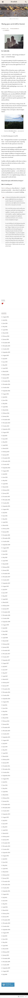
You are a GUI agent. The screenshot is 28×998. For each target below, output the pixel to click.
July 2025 (5, 358)
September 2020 (6, 544)
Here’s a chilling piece (6, 188)
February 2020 (6, 567)
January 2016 (6, 724)
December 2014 (6, 766)
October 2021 (6, 503)
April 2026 (5, 329)
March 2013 (5, 833)
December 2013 (6, 804)
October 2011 (6, 887)
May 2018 (5, 634)
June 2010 (5, 939)
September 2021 (6, 506)
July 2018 (5, 628)
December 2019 (6, 573)
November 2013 (6, 807)
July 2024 (5, 397)
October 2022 (6, 464)
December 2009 (6, 958)
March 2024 (5, 410)
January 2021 (6, 532)
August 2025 (6, 355)
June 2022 (5, 477)
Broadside (14, 1)
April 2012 (5, 868)
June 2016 (5, 708)
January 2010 (6, 955)
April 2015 (5, 753)
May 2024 (5, 403)
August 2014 (6, 778)
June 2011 (5, 900)
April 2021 (5, 522)
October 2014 (6, 772)
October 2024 (6, 387)
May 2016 (5, 711)
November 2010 (6, 923)
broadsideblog (15, 28)
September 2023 (6, 429)
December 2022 (6, 458)
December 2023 (6, 419)
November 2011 (6, 884)
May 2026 (5, 326)
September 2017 (6, 660)
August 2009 (6, 971)
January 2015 (6, 762)
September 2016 (6, 698)
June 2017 (5, 669)
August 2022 (6, 471)
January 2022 (6, 493)
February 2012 (6, 875)
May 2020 (5, 557)
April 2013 (5, 830)
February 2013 (6, 836)
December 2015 (6, 727)
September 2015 (6, 737)
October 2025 (6, 349)
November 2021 (6, 499)
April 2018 (5, 637)
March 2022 (5, 487)
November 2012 (6, 846)
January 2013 (6, 839)
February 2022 (6, 490)
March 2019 (5, 602)
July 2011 (5, 897)
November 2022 (6, 461)
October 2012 (6, 849)
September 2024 (6, 390)
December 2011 (6, 881)
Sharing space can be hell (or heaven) (13, 24)
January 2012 (6, 878)
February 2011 (6, 913)
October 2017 (6, 657)
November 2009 (6, 961)
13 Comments (6, 30)
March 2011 (5, 910)
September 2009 (6, 968)
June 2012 (5, 862)
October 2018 (6, 618)
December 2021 (6, 496)
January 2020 (6, 570)
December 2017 (6, 650)
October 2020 (6, 541)
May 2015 (5, 750)
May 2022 (5, 480)
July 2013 (5, 820)
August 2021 (6, 509)
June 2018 (5, 631)
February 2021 (6, 528)
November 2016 (6, 692)
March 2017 (5, 679)
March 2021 (5, 525)
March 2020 (5, 564)
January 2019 (6, 608)
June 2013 (5, 823)
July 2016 (5, 705)
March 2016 (5, 718)
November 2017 (6, 653)
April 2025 (5, 368)
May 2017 (5, 673)
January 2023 (6, 455)
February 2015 (6, 759)
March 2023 (5, 448)
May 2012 (5, 865)
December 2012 (6, 843)
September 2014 (6, 775)
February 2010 (6, 952)
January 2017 (6, 685)
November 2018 (6, 615)
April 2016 (5, 714)
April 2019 (5, 599)
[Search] (24, 2)
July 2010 (5, 936)
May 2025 (5, 365)
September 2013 (6, 814)
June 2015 (5, 746)
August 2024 (6, 394)
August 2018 (6, 625)
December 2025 (6, 342)
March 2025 (5, 371)
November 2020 (6, 538)
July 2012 (5, 859)
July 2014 (5, 782)
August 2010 (6, 932)
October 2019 (6, 580)
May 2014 (5, 788)
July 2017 (5, 666)
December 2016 (6, 689)
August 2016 (6, 701)
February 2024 (6, 413)
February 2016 (6, 721)
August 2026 (6, 317)
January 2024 (6, 416)
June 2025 (5, 362)
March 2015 (5, 756)
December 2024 (6, 381)
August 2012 (6, 855)
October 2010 (6, 926)
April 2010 (5, 945)
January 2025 (6, 378)
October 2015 (6, 734)
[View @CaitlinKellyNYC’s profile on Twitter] (2, 303)
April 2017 (5, 676)
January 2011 (6, 916)
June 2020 (5, 554)
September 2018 (6, 621)
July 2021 (5, 512)
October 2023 (6, 426)
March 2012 (5, 871)
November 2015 (6, 730)
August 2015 (6, 740)
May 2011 (5, 904)
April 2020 (5, 560)
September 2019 (6, 583)
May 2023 (5, 442)
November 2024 (6, 384)
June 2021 (5, 515)
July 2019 (5, 589)
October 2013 (6, 811)
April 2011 (5, 907)
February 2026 (6, 336)
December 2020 (6, 535)
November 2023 (6, 422)
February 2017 (6, 682)
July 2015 (5, 743)
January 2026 (6, 339)
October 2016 (6, 695)
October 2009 (6, 964)
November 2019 (6, 576)
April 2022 (5, 483)
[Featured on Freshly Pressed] (7, 986)
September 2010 (6, 929)
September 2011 (6, 891)
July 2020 (5, 551)
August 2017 (6, 663)
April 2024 (5, 406)
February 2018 (6, 644)
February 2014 (6, 798)
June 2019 (5, 592)
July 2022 (5, 474)
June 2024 (5, 400)
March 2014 (5, 794)
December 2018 (6, 612)
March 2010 (5, 948)
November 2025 (6, 346)
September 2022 (6, 467)
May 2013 (5, 827)
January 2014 (6, 801)
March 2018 (5, 641)
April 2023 (5, 445)
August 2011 (6, 894)
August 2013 (6, 817)
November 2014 (6, 769)
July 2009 (5, 974)
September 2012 (6, 852)
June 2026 (5, 323)
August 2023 (6, 432)
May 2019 (5, 596)
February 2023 (6, 451)
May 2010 (5, 942)
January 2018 (6, 647)
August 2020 (6, 548)
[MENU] (2, 2)
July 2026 (5, 320)
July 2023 (5, 435)
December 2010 (6, 920)
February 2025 (6, 374)
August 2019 (6, 586)
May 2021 (5, 519)
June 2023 (5, 439)
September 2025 (6, 352)
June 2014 (5, 785)
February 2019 (6, 605)
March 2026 (5, 333)
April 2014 (5, 791)
